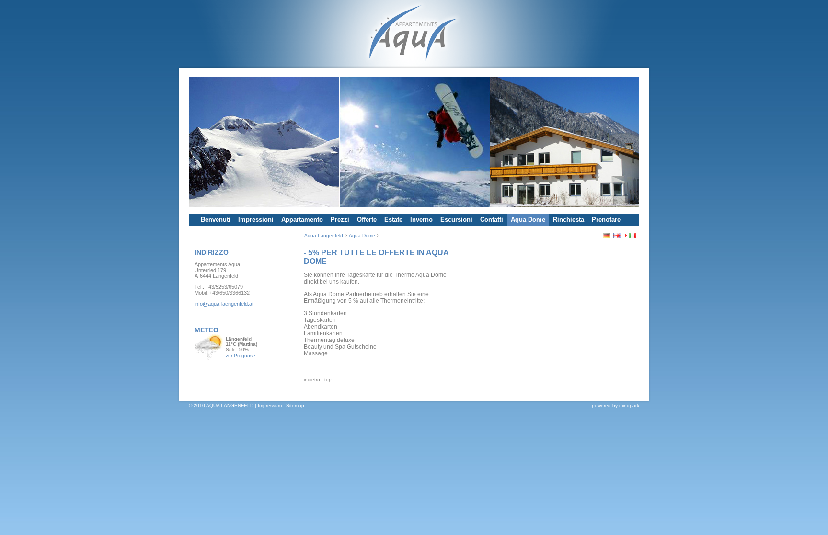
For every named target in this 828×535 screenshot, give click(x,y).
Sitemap (295, 405)
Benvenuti (215, 219)
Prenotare (606, 219)
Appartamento (302, 219)
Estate (393, 219)
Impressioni (256, 219)
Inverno (421, 219)
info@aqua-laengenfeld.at (224, 304)
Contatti (491, 219)
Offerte (367, 219)
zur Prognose (240, 355)
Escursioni (456, 219)
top (328, 379)
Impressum (270, 405)
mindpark (629, 405)
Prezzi (340, 219)
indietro (312, 379)
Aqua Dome (528, 219)
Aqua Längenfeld (323, 235)
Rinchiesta (568, 219)
